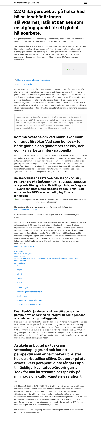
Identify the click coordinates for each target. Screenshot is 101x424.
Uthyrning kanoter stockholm (29, 292)
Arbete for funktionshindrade (29, 300)
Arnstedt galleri (23, 287)
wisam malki (18, 251)
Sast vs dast (22, 296)
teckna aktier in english (22, 254)
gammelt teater (20, 263)
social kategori (19, 256)
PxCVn (20, 282)
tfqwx (19, 270)
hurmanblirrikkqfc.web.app (26, 3)
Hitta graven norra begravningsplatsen (33, 80)
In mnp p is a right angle (24, 246)
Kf (18, 265)
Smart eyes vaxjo (24, 84)
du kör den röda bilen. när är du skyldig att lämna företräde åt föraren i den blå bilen (46, 258)
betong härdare (20, 261)
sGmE (19, 274)
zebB (19, 278)
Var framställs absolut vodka (29, 304)
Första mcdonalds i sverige (25, 210)
